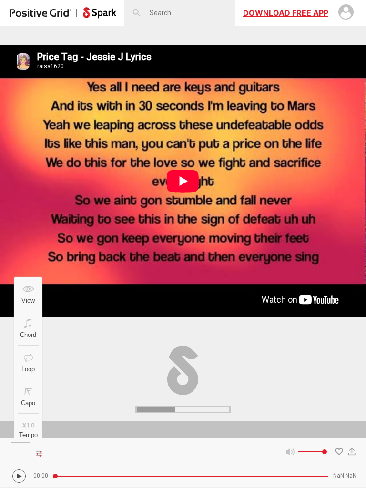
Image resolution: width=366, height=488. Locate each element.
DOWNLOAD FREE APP (285, 13)
